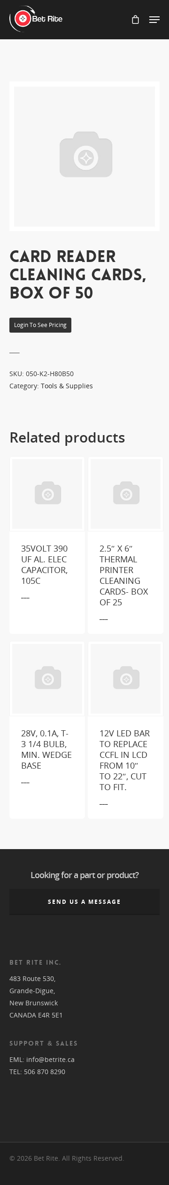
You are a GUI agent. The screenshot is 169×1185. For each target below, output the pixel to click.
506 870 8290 (44, 1071)
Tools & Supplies (67, 385)
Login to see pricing (40, 325)
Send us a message (84, 902)
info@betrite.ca (50, 1059)
